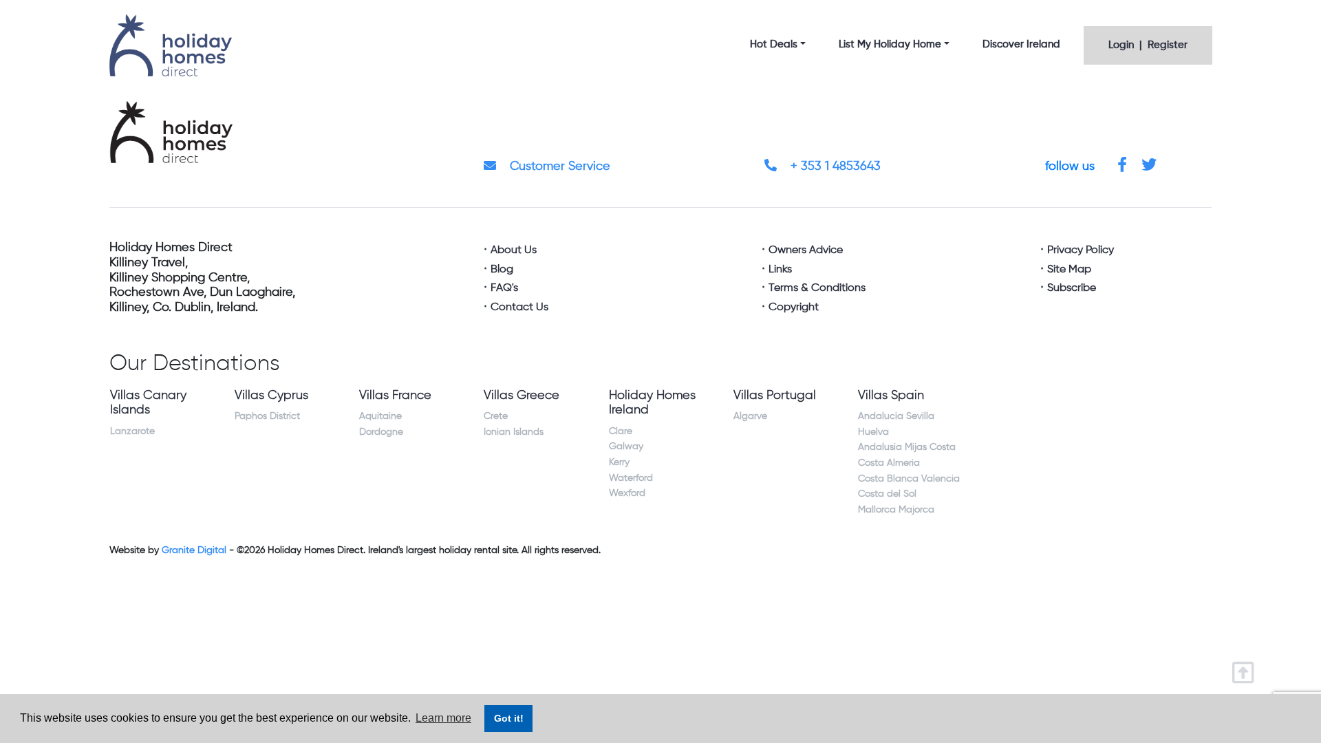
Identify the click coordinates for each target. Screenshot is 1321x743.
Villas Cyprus (271, 395)
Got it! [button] (509, 718)
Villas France (395, 395)
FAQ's (504, 288)
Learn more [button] (443, 718)
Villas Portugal (774, 395)
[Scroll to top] (1246, 668)
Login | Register (1148, 45)
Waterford (631, 478)
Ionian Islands (514, 432)
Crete (496, 416)
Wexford (627, 493)
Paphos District (267, 416)
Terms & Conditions (817, 288)
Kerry (619, 462)
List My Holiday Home (890, 44)
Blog (502, 269)
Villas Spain (891, 395)
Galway (626, 446)
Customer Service (558, 166)
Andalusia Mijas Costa (907, 447)
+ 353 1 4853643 (834, 166)
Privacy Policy (1080, 250)
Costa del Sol (887, 494)
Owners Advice (806, 250)
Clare (620, 431)
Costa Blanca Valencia (909, 479)
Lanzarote (132, 431)
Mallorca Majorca (896, 510)
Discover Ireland (1021, 44)
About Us (514, 250)
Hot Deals (773, 44)
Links (780, 269)
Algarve (750, 416)
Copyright (794, 307)
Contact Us (519, 307)
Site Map (1069, 269)
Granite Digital (194, 550)
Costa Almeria (889, 463)
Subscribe (1071, 288)
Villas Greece (521, 395)
